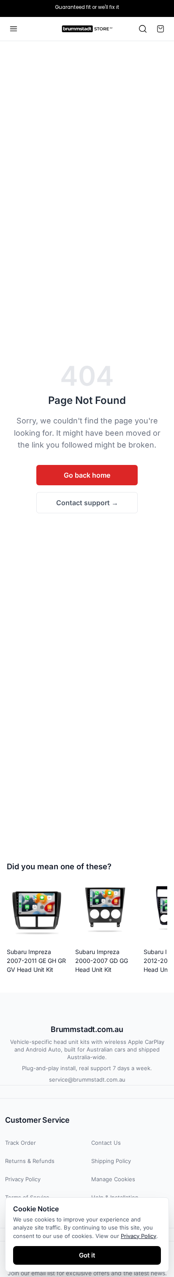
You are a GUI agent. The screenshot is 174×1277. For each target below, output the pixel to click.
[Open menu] (13, 28)
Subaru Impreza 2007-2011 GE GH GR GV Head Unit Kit (36, 960)
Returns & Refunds (29, 1160)
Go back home (87, 475)
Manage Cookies (113, 1179)
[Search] (142, 28)
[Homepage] (87, 28)
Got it (87, 1255)
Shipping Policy (111, 1160)
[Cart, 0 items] (160, 28)
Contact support (87, 502)
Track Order (20, 1142)
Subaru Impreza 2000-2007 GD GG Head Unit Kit (101, 960)
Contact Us (106, 1142)
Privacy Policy (23, 1179)
